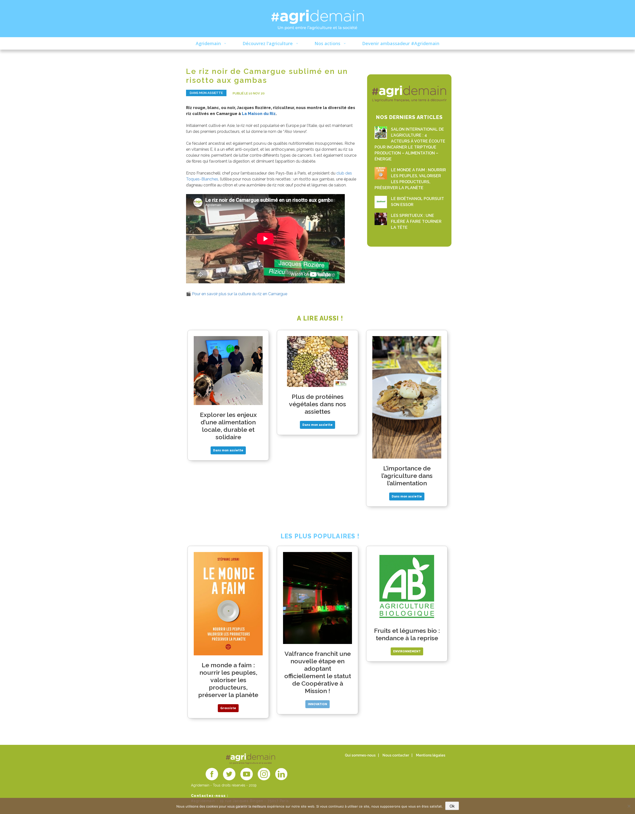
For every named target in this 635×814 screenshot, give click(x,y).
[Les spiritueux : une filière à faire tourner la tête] (381, 219)
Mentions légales (430, 755)
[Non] (628, 806)
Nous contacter (395, 755)
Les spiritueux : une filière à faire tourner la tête (416, 221)
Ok (452, 806)
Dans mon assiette (206, 93)
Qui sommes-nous (360, 755)
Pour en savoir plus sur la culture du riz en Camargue (239, 293)
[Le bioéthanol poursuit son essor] (381, 202)
